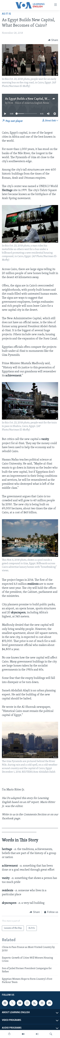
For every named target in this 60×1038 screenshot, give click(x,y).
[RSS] (35, 1003)
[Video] (23, 1034)
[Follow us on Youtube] (20, 1003)
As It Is (6, 14)
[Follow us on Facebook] (5, 1003)
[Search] (51, 1034)
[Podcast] (42, 1003)
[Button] (53, 40)
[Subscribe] (49, 1003)
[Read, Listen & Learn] (9, 1034)
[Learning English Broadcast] (37, 1034)
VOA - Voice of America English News (28, 103)
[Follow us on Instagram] (27, 1003)
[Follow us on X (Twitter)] (12, 1003)
